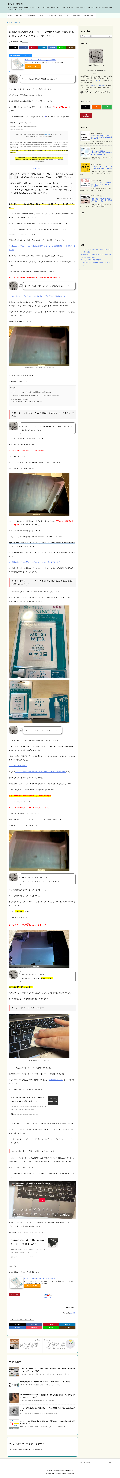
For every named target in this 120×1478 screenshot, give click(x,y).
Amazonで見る (33, 66)
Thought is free (70, 1473)
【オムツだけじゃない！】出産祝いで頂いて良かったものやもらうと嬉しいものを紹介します (101, 184)
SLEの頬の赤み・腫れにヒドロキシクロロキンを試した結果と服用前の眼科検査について (101, 136)
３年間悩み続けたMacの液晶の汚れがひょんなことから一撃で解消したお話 (34, 562)
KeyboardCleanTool (56, 1080)
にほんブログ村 (49, 1297)
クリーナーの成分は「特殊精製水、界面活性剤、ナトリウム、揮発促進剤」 (40, 772)
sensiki (72, 1313)
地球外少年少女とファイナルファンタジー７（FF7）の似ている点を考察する (46, 1382)
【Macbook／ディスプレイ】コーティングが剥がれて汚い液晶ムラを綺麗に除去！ (37, 296)
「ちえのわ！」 (96, 81)
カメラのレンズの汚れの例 (18, 766)
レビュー (18, 22)
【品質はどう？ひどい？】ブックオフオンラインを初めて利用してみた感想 (101, 167)
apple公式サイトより (39, 168)
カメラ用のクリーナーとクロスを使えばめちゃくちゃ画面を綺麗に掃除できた (35, 395)
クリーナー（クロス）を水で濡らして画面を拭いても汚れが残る (31, 392)
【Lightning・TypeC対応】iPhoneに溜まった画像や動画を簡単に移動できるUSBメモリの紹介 (101, 199)
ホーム (10, 22)
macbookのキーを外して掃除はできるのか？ (27, 402)
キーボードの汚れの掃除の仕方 (21, 399)
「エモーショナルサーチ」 (97, 85)
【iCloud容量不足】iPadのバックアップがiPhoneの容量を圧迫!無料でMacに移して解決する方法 (101, 152)
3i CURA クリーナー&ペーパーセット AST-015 (40, 60)
